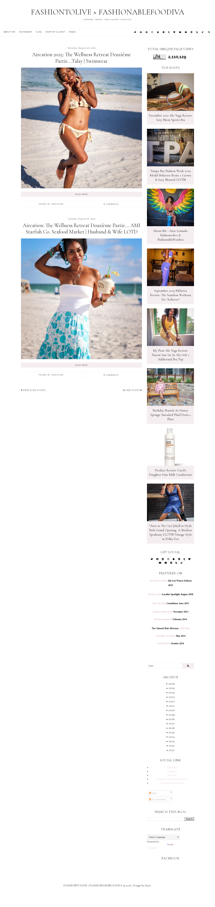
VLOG (39, 32)
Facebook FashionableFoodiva (172, 779)
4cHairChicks (163, 643)
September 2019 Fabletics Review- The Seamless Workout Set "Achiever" (170, 295)
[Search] (188, 666)
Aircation (57, 204)
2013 (172, 741)
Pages (72, 32)
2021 (172, 706)
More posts (131, 390)
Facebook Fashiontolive (171, 783)
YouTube (171, 775)
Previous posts (34, 390)
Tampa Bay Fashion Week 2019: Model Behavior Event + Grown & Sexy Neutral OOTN (170, 175)
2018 (172, 719)
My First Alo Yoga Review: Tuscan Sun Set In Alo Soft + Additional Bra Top (170, 355)
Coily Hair (184, 628)
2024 (172, 692)
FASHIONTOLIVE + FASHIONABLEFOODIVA (107, 12)
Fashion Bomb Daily (163, 611)
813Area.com (154, 594)
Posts (154, 793)
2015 (172, 732)
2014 (172, 737)
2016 (172, 728)
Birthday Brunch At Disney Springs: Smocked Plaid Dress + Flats (170, 414)
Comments (111, 204)
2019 (172, 715)
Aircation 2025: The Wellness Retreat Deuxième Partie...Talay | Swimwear (81, 57)
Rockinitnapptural (163, 619)
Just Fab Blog (159, 603)
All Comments (158, 799)
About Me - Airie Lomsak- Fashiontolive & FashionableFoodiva (170, 235)
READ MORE (81, 194)
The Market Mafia (158, 580)
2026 (171, 684)
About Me (9, 32)
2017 (172, 723)
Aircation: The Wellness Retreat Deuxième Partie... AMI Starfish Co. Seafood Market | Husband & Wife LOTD (81, 228)
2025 (172, 688)
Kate (148, 885)
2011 (172, 750)
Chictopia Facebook (165, 636)
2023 (172, 697)
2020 (171, 710)
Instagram (25, 32)
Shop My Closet (55, 32)
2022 (172, 701)
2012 (172, 746)
